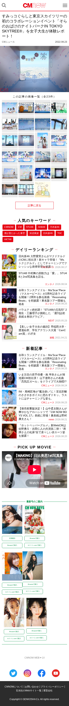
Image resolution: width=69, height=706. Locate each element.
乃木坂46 (54, 227)
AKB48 (41, 227)
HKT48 (8, 239)
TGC (59, 233)
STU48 (29, 227)
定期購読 (12, 538)
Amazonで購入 (12, 545)
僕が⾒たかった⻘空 (14, 233)
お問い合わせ (32, 686)
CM (20, 227)
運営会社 (48, 690)
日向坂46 (48, 233)
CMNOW (8, 227)
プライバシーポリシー (52, 686)
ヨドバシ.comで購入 (35, 545)
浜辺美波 (34, 233)
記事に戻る (34, 205)
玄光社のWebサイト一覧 (28, 690)
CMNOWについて (14, 686)
